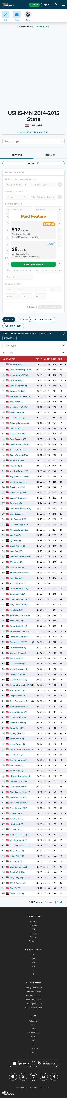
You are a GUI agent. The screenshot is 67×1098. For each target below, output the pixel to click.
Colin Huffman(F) (17, 567)
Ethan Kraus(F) (17, 738)
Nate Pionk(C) (16, 551)
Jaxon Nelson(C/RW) (19, 375)
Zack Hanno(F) (16, 380)
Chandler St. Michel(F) (20, 792)
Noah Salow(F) (16, 401)
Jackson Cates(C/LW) (19, 845)
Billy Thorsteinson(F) (19, 476)
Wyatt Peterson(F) (18, 882)
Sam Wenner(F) (17, 364)
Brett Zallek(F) (16, 765)
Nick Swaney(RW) (18, 519)
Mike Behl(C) (16, 465)
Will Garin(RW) (16, 562)
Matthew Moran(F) (18, 840)
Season (9, 319)
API (33, 1040)
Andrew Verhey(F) (18, 449)
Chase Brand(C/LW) (19, 588)
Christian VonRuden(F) (20, 556)
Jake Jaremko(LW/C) (19, 407)
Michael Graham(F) (18, 712)
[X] (23, 1077)
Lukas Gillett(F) (17, 856)
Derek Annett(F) (17, 546)
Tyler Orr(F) (15, 888)
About (33, 1024)
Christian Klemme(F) (19, 866)
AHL (33, 966)
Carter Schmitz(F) (18, 647)
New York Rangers (33, 999)
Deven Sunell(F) (17, 728)
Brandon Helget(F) (18, 653)
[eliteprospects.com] (8, 5)
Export (8, 338)
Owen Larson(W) (17, 594)
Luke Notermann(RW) (20, 599)
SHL (33, 962)
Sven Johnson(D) (17, 690)
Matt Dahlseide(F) (18, 583)
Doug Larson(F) (17, 513)
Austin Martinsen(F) (19, 706)
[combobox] (4, 141)
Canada (34, 925)
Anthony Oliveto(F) (18, 797)
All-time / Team (13, 325)
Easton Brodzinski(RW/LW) (22, 749)
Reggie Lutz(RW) (17, 487)
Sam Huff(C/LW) (17, 872)
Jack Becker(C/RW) (18, 679)
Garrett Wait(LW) (18, 433)
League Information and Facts (34, 132)
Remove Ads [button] (42, 26)
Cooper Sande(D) (17, 695)
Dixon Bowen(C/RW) (19, 636)
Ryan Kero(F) (16, 503)
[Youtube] (44, 1077)
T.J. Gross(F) (15, 540)
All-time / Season (43, 319)
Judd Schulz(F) (16, 428)
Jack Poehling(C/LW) (19, 524)
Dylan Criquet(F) (17, 674)
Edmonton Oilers (33, 995)
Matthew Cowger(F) (19, 481)
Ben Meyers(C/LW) (18, 642)
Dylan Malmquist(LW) (19, 423)
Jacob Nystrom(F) (17, 663)
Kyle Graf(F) (15, 535)
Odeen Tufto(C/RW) (19, 455)
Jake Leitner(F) (16, 813)
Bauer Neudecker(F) (19, 802)
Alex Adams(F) (16, 770)
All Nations (33, 941)
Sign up (34, 4)
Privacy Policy (33, 1032)
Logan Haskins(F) (18, 717)
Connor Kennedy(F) (19, 760)
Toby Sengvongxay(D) (20, 877)
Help (33, 1028)
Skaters (17, 155)
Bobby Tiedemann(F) (19, 834)
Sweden (33, 921)
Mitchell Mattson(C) (19, 669)
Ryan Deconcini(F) (18, 439)
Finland (34, 933)
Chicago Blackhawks (33, 987)
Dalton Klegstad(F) (18, 385)
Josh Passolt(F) (16, 610)
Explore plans (33, 264)
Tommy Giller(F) (17, 733)
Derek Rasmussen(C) (19, 444)
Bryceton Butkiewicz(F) (20, 396)
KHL (33, 958)
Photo (33, 1036)
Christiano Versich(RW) (20, 508)
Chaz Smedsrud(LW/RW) (21, 369)
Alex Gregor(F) (16, 658)
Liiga (33, 970)
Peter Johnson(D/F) (18, 808)
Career (33, 1052)
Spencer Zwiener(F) (19, 497)
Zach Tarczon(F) (17, 620)
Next (59, 901)
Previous (49, 901)
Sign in (46, 4)
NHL (33, 954)
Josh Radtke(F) (16, 754)
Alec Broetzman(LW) (19, 530)
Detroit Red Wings (33, 991)
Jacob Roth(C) (16, 829)
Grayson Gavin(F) (18, 391)
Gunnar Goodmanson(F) (21, 631)
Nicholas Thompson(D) (20, 776)
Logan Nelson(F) (17, 744)
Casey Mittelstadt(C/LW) (21, 685)
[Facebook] (13, 1077)
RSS (33, 1044)
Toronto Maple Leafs (33, 1007)
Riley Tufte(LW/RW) (19, 604)
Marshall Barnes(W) (19, 471)
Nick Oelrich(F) (16, 824)
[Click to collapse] (64, 333)
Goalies (50, 155)
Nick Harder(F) (16, 818)
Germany (34, 937)
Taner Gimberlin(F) (18, 626)
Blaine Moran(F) (17, 460)
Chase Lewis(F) (17, 893)
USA (33, 929)
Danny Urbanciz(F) (18, 781)
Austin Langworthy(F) (20, 615)
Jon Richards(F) (17, 412)
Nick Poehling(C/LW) (19, 572)
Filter (31, 163)
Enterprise (33, 1048)
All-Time (23, 319)
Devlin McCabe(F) (18, 722)
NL (33, 974)
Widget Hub (33, 1020)
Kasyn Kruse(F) (17, 850)
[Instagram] (33, 1077)
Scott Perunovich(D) (19, 701)
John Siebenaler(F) (18, 786)
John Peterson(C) (18, 417)
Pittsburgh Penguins (33, 1003)
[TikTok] (54, 1077)
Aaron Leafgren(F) (18, 492)
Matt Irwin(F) (16, 861)
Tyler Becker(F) (17, 578)
